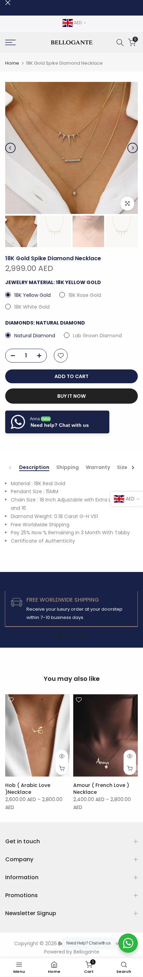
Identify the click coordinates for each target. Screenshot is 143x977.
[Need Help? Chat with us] (128, 943)
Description (34, 467)
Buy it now (71, 396)
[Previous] (10, 148)
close (7, 2)
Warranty (98, 467)
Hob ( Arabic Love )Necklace (27, 788)
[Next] (132, 148)
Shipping (67, 467)
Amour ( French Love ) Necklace (101, 788)
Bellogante (86, 951)
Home (12, 63)
